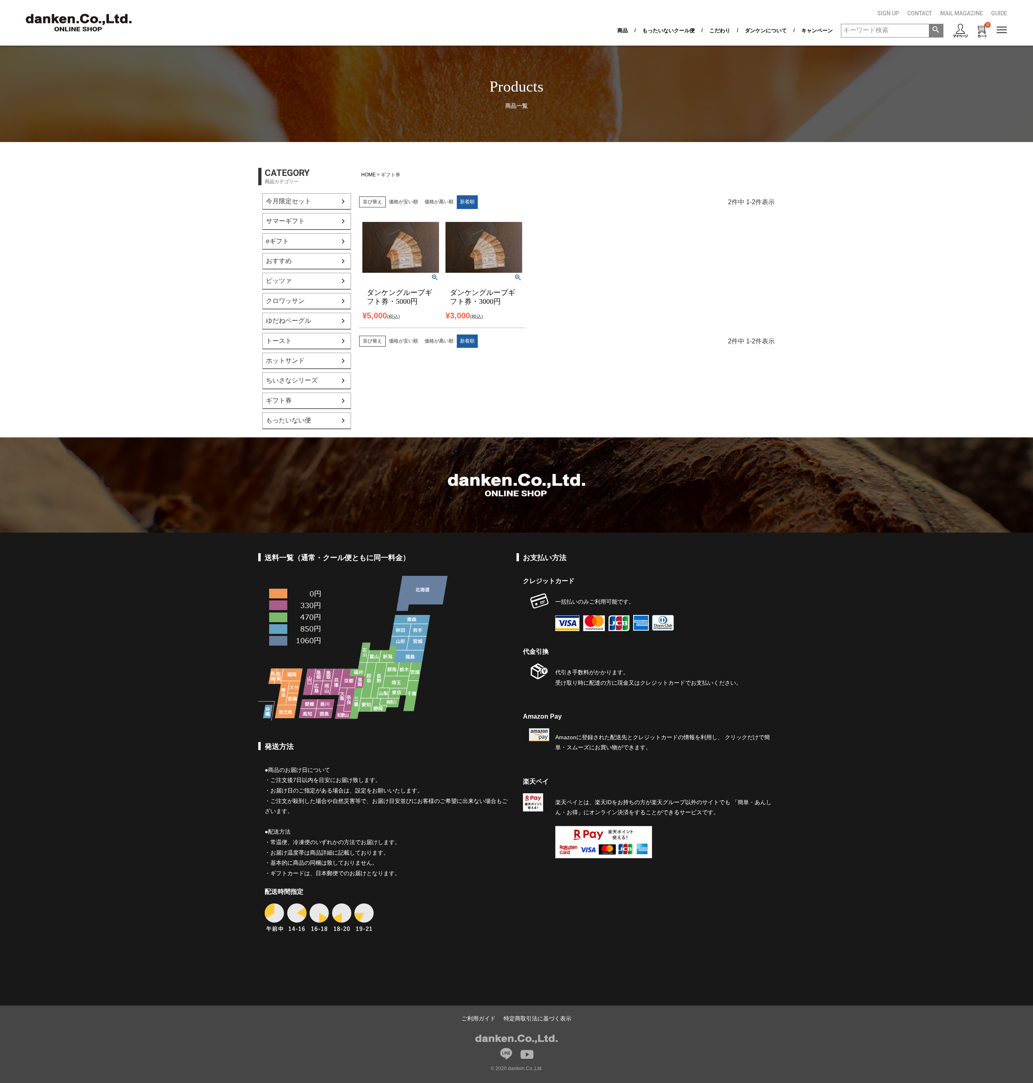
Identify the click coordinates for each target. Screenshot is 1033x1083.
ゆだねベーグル (288, 320)
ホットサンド (285, 360)
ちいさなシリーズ (292, 380)
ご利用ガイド (479, 1018)
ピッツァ (279, 280)
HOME (368, 175)
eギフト (277, 241)
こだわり (719, 30)
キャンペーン (817, 30)
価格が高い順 (439, 202)
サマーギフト (285, 220)
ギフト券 (279, 400)
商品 (622, 30)
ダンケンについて (766, 30)
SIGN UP (888, 13)
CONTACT (919, 13)
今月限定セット (288, 201)
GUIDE (999, 13)
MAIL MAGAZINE (961, 13)
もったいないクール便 (668, 30)
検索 (936, 30)
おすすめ (279, 260)
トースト (279, 340)
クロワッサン (285, 300)
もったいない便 (288, 420)
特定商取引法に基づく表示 (537, 1018)
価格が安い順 (403, 202)
